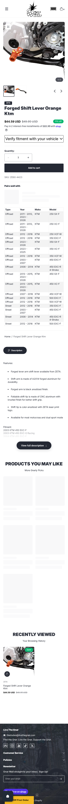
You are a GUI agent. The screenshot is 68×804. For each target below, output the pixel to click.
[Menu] (6, 9)
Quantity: (9, 150)
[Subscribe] (61, 778)
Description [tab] (16, 350)
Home (7, 336)
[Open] (7, 796)
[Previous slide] (54, 91)
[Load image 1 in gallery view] (8, 91)
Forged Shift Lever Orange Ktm (29, 336)
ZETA (8, 103)
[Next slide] (61, 91)
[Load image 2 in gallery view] (21, 91)
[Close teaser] (37, 795)
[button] (53, 9)
